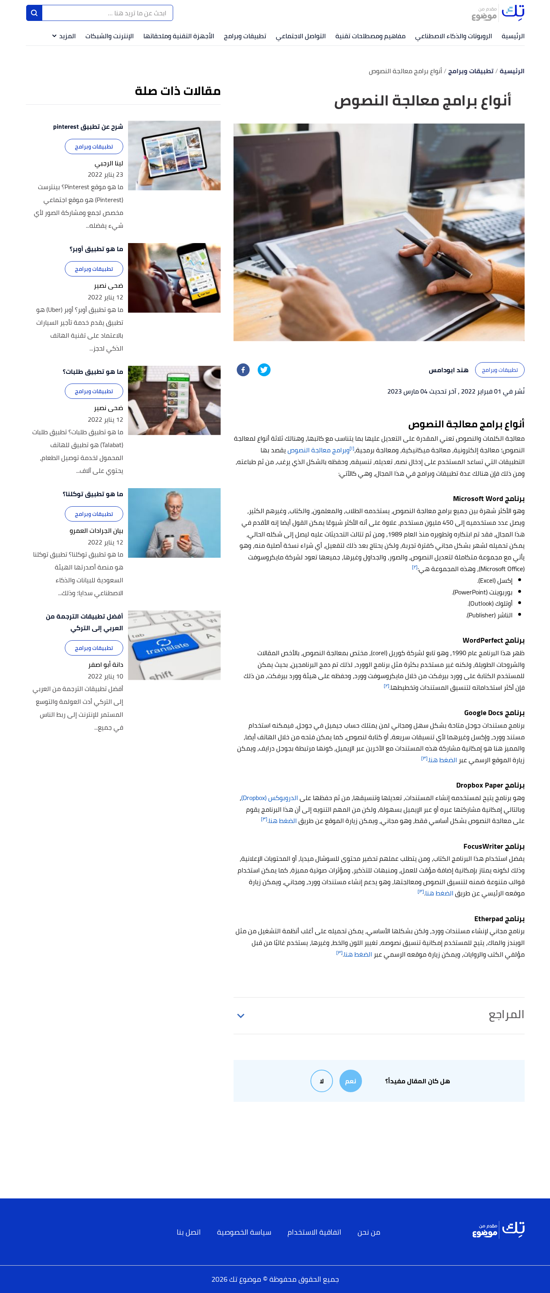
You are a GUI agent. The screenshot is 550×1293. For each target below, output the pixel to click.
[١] (351, 448)
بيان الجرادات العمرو (96, 530)
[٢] (415, 566)
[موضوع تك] (498, 13)
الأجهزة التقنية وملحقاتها (178, 36)
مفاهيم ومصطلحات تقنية (370, 36)
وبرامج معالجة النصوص (318, 450)
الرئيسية (513, 36)
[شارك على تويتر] (264, 369)
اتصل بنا (189, 1232)
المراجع (507, 1014)
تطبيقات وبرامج (245, 36)
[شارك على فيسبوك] (243, 369)
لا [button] (322, 1081)
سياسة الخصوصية (244, 1232)
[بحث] (34, 13)
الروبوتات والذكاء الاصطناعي (453, 36)
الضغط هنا (443, 760)
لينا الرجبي (109, 163)
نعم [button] (350, 1081)
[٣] (424, 758)
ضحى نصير (108, 285)
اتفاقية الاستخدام (314, 1232)
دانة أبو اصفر (105, 664)
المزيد (67, 36)
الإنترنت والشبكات (109, 36)
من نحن (369, 1232)
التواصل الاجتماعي (301, 36)
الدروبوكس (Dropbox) (269, 798)
